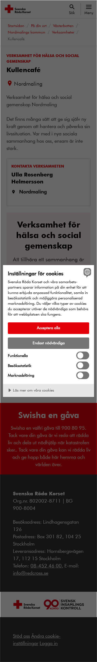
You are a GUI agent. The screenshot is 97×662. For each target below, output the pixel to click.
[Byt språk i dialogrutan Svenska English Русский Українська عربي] (86, 272)
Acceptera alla (48, 327)
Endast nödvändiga (49, 342)
